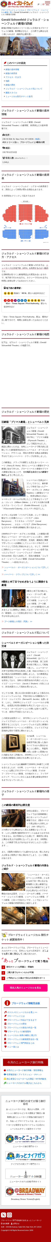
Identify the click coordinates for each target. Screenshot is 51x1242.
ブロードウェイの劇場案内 (19, 1031)
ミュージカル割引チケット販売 (19, 96)
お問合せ (16, 1224)
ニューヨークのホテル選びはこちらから (24, 1083)
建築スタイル (11, 92)
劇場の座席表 (11, 73)
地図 (7, 81)
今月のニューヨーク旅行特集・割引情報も (24, 1070)
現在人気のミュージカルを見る (25, 988)
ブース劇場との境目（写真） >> (18, 621)
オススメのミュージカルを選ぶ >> (22, 1012)
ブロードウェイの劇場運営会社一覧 (22, 1039)
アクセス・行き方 (13, 77)
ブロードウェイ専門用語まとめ (20, 1043)
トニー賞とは (13, 1047)
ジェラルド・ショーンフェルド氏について (24, 89)
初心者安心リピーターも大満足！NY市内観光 (26, 1079)
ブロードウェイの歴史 (17, 1024)
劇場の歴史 (10, 85)
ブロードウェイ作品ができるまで (21, 1020)
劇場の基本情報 (12, 69)
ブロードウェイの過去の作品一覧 (21, 1027)
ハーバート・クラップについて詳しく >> (22, 574)
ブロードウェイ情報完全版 (26, 1003)
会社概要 (6, 1224)
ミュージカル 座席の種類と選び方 (22, 1035)
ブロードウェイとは (16, 1016)
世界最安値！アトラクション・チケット (24, 1074)
